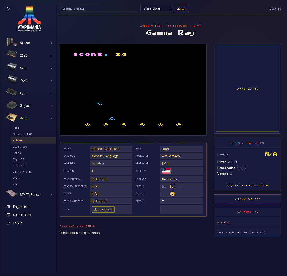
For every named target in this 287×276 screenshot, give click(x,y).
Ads (15, 184)
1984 (165, 149)
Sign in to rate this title (247, 185)
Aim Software (171, 156)
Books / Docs (22, 171)
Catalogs (19, 165)
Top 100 (18, 159)
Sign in (275, 8)
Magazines (21, 207)
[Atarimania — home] (29, 18)
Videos (17, 178)
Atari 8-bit (150, 25)
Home (16, 127)
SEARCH (181, 8)
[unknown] (99, 179)
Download (105, 209)
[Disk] (172, 186)
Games (18, 140)
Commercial (170, 179)
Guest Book (22, 215)
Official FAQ (22, 134)
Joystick (98, 163)
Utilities (20, 146)
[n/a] (165, 163)
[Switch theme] (8, 8)
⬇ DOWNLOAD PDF (247, 199)
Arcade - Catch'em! (105, 149)
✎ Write (222, 222)
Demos (17, 153)
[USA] (166, 171)
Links (17, 223)
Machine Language (105, 156)
